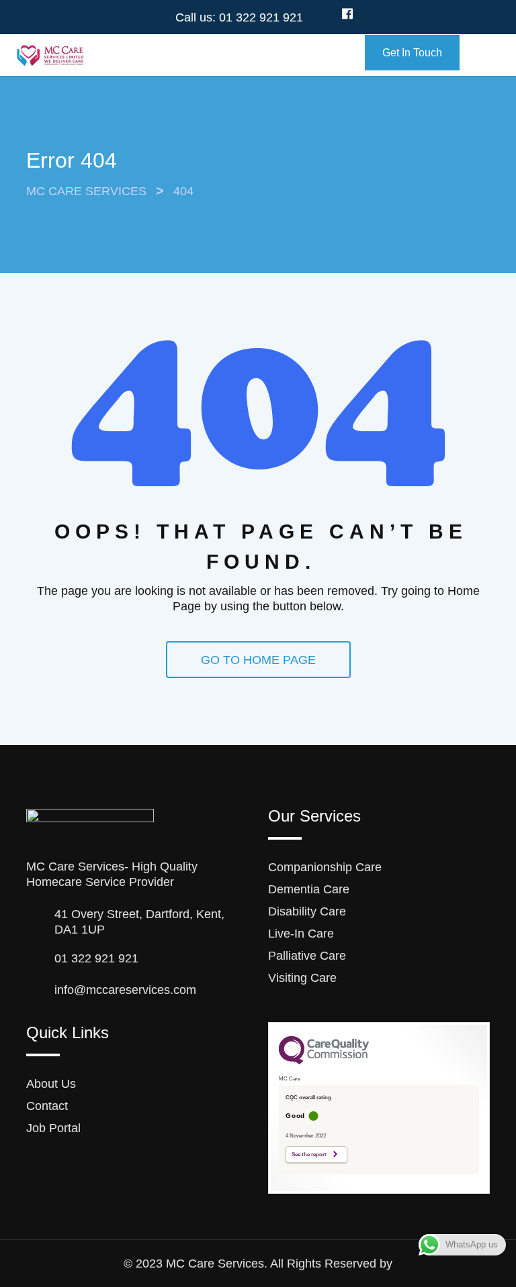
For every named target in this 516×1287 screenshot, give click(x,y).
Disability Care (307, 911)
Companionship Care (325, 867)
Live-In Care (301, 933)
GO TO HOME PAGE (258, 660)
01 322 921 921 (261, 17)
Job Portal (53, 1128)
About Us (51, 1083)
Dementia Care (308, 889)
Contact (47, 1106)
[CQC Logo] (324, 1061)
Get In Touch (412, 52)
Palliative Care (307, 955)
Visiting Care (302, 978)
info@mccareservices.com (125, 990)
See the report (309, 1155)
